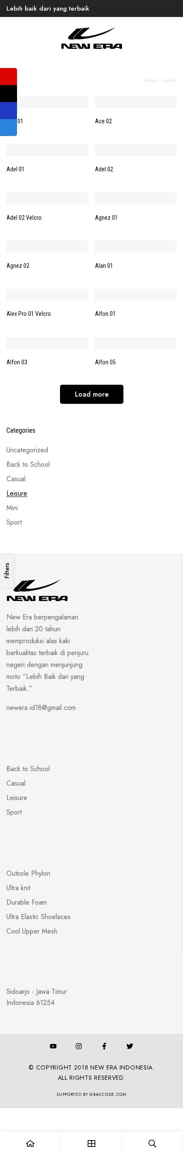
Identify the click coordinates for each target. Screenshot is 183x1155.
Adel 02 (104, 169)
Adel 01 (15, 169)
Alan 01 (104, 265)
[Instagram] (78, 1046)
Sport (14, 522)
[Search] (152, 1143)
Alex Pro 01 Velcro (28, 313)
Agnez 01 (106, 217)
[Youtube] (53, 1046)
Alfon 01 (105, 313)
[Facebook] (104, 1046)
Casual (16, 479)
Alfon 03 (16, 362)
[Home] (30, 1143)
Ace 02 (103, 121)
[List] (150, 75)
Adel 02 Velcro (24, 217)
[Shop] (91, 1143)
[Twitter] (129, 1046)
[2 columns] (169, 75)
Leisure (16, 493)
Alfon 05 (105, 362)
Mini (12, 508)
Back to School (28, 464)
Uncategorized (27, 450)
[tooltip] (8, 76)
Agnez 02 (17, 265)
